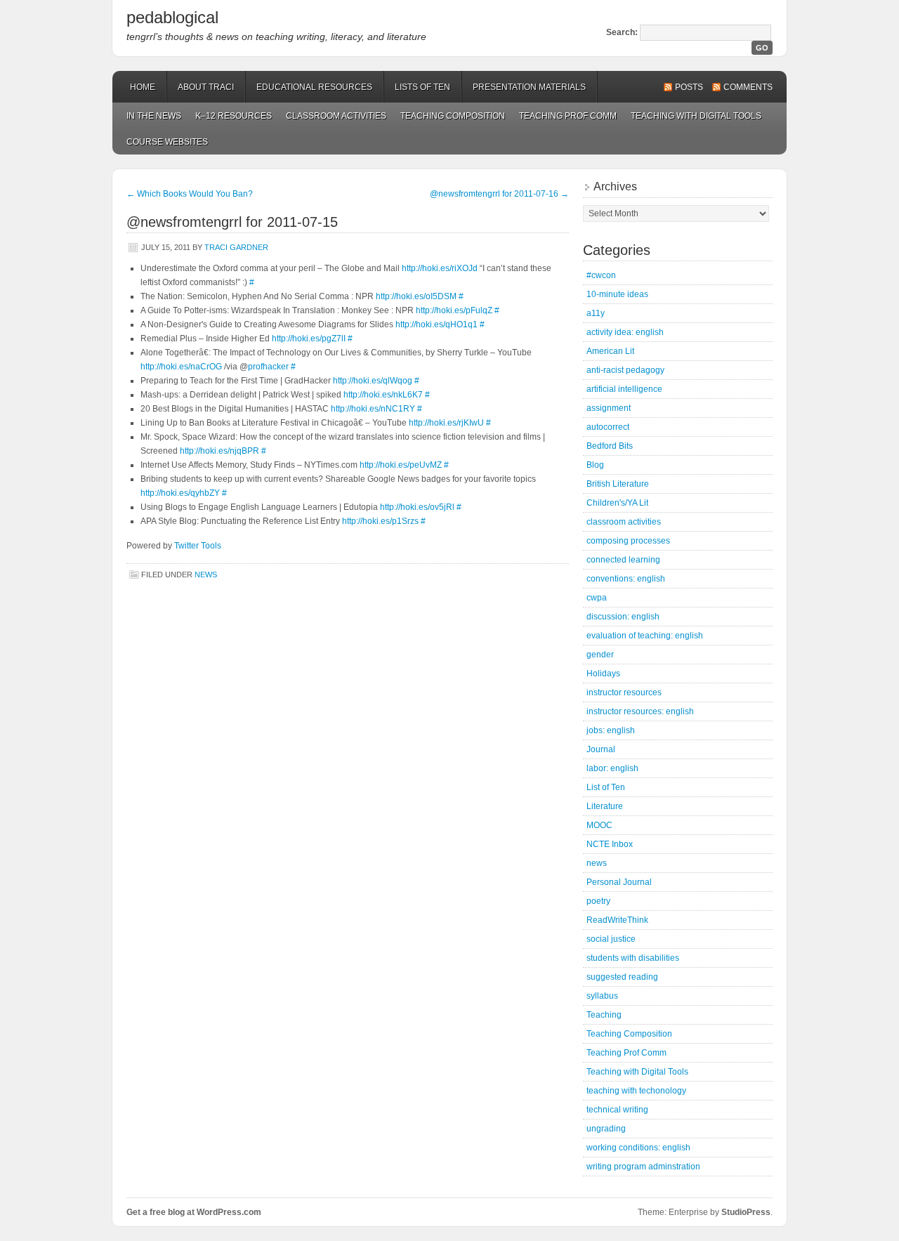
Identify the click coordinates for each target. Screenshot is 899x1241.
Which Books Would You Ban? (189, 194)
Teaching (604, 1015)
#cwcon (601, 275)
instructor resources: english (640, 711)
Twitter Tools (197, 546)
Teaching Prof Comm (568, 116)
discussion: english (623, 617)
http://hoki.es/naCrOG (181, 367)
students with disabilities (632, 958)
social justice (611, 939)
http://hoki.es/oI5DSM (416, 296)
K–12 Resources (233, 116)
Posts (689, 87)
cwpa (596, 598)
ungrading (606, 1129)
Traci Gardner (236, 247)
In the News (153, 116)
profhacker (268, 367)
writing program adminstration (643, 1166)
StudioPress (745, 1212)
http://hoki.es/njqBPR (219, 451)
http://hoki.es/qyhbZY (180, 493)
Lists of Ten (422, 87)
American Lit (610, 351)
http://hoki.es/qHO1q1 (436, 324)
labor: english (612, 768)
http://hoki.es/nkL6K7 (383, 395)
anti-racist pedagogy (625, 370)
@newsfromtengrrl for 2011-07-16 (499, 194)
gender (600, 654)
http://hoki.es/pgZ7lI (309, 338)
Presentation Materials (529, 87)
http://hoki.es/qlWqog (372, 381)
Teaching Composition (452, 116)
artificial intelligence (624, 389)
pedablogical (172, 17)
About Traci (206, 87)
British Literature (617, 484)
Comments (748, 87)
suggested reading (622, 977)
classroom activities (623, 522)
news (206, 574)
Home (142, 87)
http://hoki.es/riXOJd (440, 268)
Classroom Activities (336, 116)
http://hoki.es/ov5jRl (417, 507)
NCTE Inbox (609, 844)
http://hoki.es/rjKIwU (446, 423)
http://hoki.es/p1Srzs (380, 521)
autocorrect (607, 427)
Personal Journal (619, 882)
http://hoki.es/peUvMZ (401, 465)
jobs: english (610, 730)
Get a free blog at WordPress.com (193, 1212)
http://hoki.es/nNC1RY (373, 409)
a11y (595, 313)
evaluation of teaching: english (644, 636)
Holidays (603, 673)
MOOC (599, 825)
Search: (622, 32)
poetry (598, 901)
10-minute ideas (617, 294)
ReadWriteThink (617, 920)
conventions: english (625, 579)
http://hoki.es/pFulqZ (454, 310)
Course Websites (167, 142)
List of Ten (605, 787)
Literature (604, 806)
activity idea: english (625, 332)
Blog (595, 465)
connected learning (623, 560)
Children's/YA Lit (617, 503)
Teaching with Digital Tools (696, 116)
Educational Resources (314, 87)
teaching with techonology (636, 1091)
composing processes (628, 541)
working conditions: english (638, 1148)
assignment (608, 408)
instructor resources (624, 692)
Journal (600, 749)
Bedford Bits (609, 446)
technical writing (617, 1110)
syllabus (602, 996)
